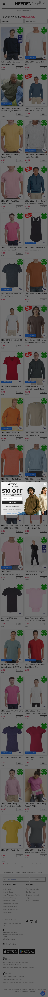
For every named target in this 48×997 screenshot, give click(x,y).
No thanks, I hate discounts (12, 506)
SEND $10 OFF (12, 502)
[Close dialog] (45, 484)
